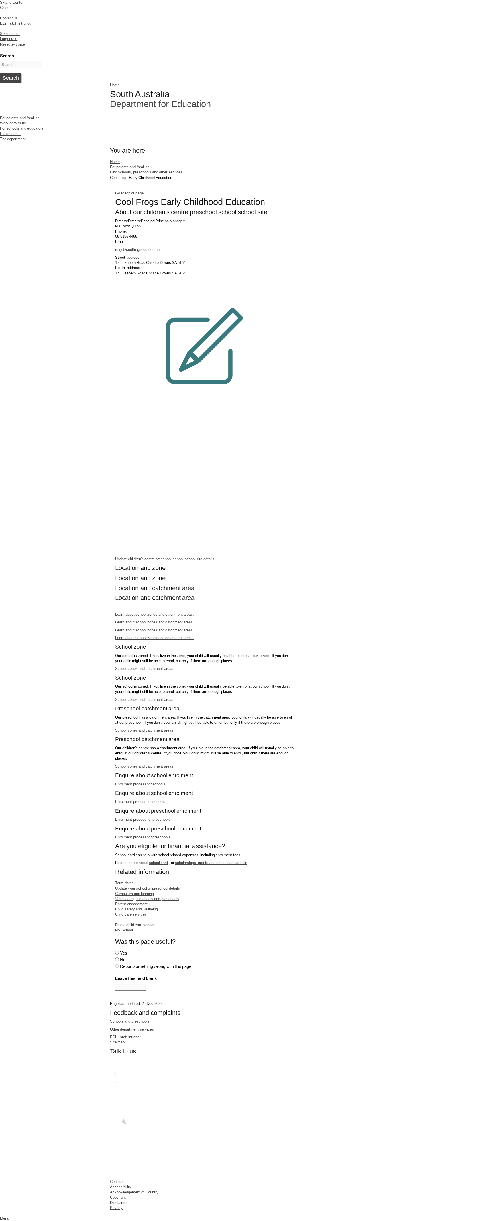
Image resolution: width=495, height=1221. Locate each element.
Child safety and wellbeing (136, 909)
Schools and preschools (130, 1021)
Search (7, 55)
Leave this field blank (136, 978)
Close (4, 7)
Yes (123, 953)
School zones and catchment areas (144, 668)
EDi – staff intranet (15, 23)
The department (13, 139)
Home (115, 85)
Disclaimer (118, 1202)
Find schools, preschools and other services (146, 172)
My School (124, 930)
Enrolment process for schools (140, 784)
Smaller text (10, 34)
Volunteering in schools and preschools (147, 899)
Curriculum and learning (134, 894)
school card (158, 863)
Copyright (118, 1197)
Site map (117, 1042)
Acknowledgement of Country (134, 1192)
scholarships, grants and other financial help (211, 863)
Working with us (13, 123)
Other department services (132, 1029)
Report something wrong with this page (156, 966)
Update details (164, 559)
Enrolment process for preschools (142, 819)
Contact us (9, 18)
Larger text (8, 39)
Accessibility (120, 1187)
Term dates (124, 883)
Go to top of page (129, 193)
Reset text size (12, 44)
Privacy (116, 1208)
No (122, 959)
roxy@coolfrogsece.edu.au (137, 249)
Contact (116, 1181)
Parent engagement (131, 904)
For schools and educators (22, 128)
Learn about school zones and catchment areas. (154, 614)
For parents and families (20, 118)
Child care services (131, 914)
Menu (4, 1218)
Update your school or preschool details (147, 888)
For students (10, 134)
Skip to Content (12, 2)
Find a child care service (135, 925)
